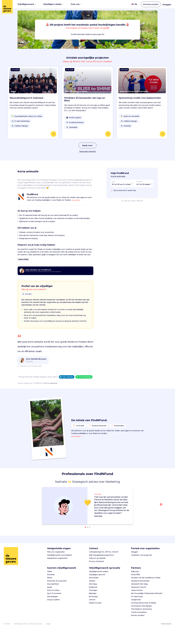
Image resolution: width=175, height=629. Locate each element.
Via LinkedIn (67, 377)
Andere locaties (95, 603)
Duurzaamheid (53, 584)
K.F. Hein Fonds (137, 596)
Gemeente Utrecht (138, 587)
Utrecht (92, 599)
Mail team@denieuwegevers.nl (101, 555)
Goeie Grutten (137, 590)
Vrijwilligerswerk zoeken (98, 571)
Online (49, 571)
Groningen (93, 590)
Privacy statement (96, 561)
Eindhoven (93, 587)
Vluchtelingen (52, 596)
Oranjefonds (136, 599)
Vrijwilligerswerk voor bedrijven (59, 555)
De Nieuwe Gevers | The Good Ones (28, 624)
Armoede (51, 574)
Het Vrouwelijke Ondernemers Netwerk (146, 593)
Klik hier (140, 201)
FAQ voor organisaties (56, 552)
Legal (48, 623)
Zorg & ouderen (53, 599)
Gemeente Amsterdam (140, 581)
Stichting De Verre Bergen (141, 606)
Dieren (49, 577)
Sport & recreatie (54, 593)
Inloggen (166, 4)
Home (20, 383)
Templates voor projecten (141, 555)
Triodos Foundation (139, 612)
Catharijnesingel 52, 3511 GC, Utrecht (103, 552)
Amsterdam (94, 577)
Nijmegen (92, 593)
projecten (28, 383)
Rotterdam (93, 596)
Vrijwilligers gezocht (97, 574)
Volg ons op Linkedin (97, 558)
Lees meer (76, 436)
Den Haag (93, 584)
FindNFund (38, 383)
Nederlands (166, 624)
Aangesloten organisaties (57, 558)
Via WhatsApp (85, 377)
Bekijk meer (87, 145)
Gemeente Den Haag (139, 584)
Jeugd (49, 587)
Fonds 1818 (135, 574)
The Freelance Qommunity (141, 609)
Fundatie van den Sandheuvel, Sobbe (145, 577)
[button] (162, 505)
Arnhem (92, 581)
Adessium (135, 571)
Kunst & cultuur (53, 590)
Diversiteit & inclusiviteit (57, 581)
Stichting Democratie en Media (143, 603)
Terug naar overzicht (87, 151)
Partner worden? (138, 615)
